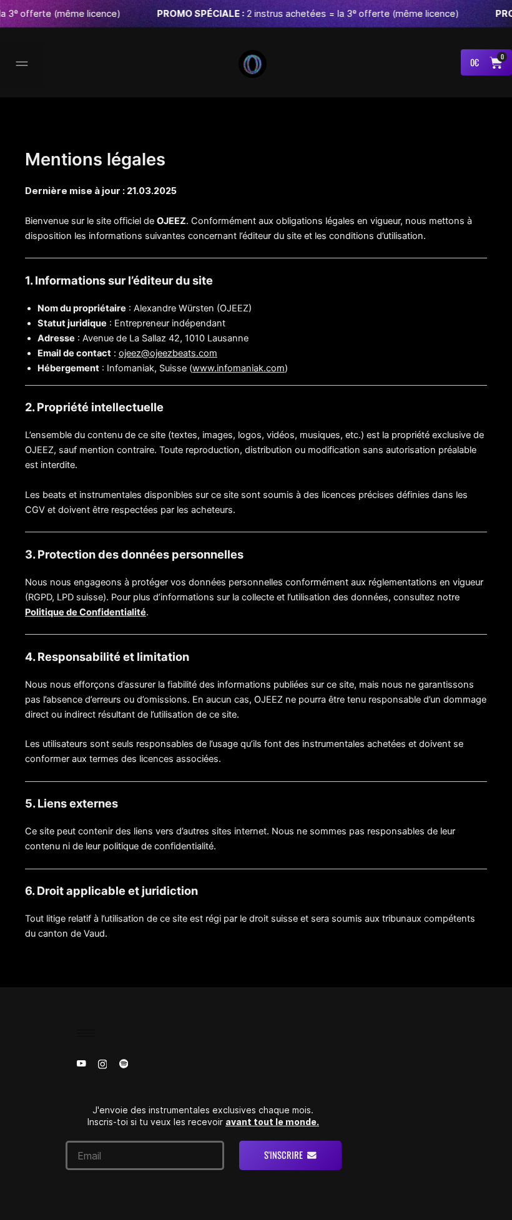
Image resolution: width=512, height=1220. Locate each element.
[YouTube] (81, 1063)
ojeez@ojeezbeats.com (168, 353)
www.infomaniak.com (238, 368)
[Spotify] (123, 1063)
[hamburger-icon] (86, 1033)
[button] (22, 65)
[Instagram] (102, 1063)
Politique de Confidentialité (85, 612)
